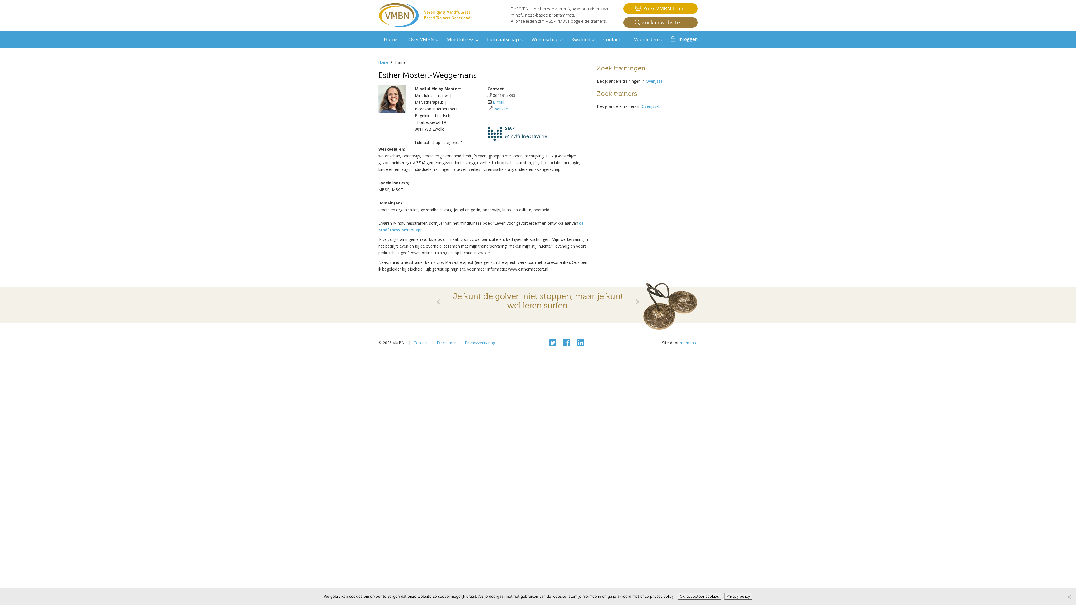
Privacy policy (738, 596)
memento (689, 342)
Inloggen (688, 39)
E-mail (498, 102)
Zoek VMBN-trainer (666, 8)
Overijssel (655, 81)
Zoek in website (660, 22)
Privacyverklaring (480, 342)
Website (500, 108)
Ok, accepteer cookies (699, 596)
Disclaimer (446, 342)
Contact (421, 342)
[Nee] (1069, 597)
